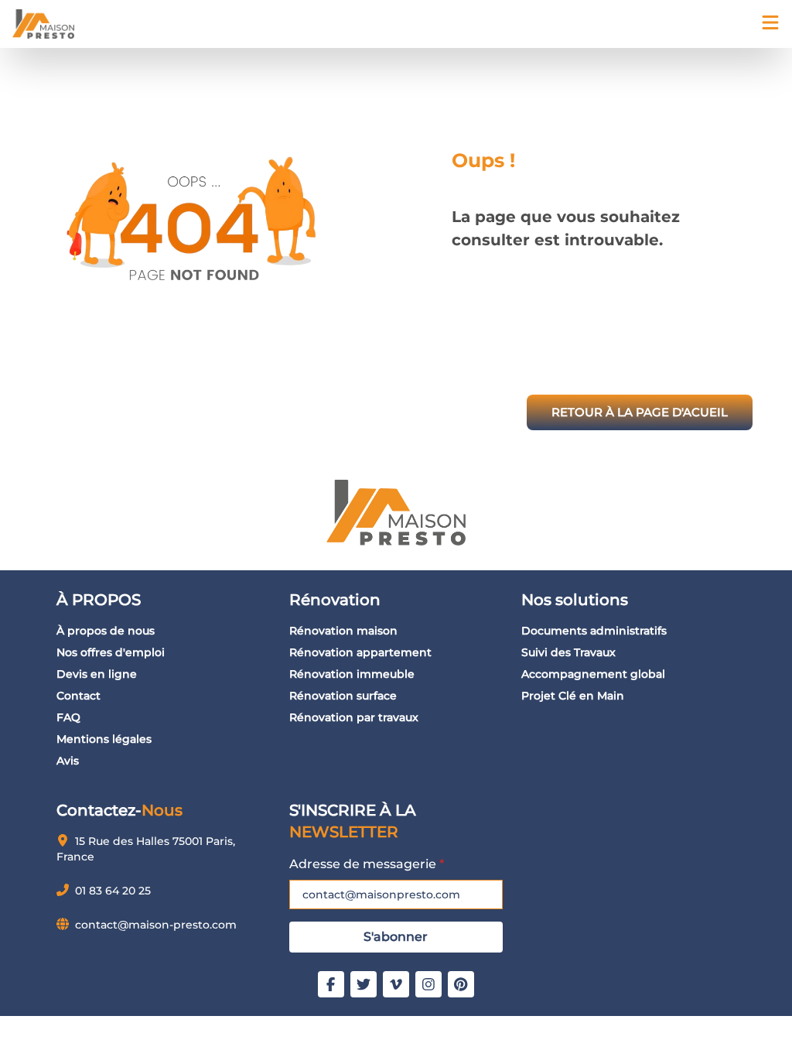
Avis (67, 761)
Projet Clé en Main (572, 696)
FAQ (68, 717)
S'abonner (396, 936)
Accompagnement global (593, 674)
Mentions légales (104, 739)
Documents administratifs (594, 631)
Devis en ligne (96, 674)
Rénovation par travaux (353, 717)
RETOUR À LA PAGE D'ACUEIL (639, 412)
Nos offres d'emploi (110, 652)
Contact (78, 696)
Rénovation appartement (360, 652)
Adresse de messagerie (366, 864)
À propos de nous (105, 631)
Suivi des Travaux (568, 652)
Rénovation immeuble (352, 674)
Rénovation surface (343, 696)
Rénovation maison (343, 631)
